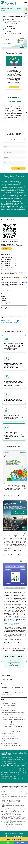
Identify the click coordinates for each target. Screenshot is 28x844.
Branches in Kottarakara (14, 778)
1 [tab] (12, 46)
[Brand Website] (21, 835)
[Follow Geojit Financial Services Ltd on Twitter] (11, 835)
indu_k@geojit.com (5, 811)
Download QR (6, 248)
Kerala (13, 8)
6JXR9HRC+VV (5, 320)
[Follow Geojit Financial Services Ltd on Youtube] (19, 835)
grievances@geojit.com (12, 800)
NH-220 (3, 679)
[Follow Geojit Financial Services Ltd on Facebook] (6, 835)
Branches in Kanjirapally (12, 767)
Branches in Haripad (13, 765)
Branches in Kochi (14, 770)
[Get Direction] (18, 322)
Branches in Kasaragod (13, 769)
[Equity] (14, 61)
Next (24, 74)
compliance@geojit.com (12, 805)
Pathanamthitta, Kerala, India (9, 322)
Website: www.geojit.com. (20, 796)
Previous (3, 74)
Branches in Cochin (13, 763)
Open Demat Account (14, 839)
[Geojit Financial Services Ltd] (9, 3)
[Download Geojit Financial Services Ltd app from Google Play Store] (26, 11)
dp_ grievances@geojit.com (13, 801)
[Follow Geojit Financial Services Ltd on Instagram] (16, 835)
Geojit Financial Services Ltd (14, 656)
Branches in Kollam (14, 772)
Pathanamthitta (21, 8)
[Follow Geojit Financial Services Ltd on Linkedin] (14, 835)
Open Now (8, 31)
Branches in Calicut (13, 759)
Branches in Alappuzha (7, 757)
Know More (14, 87)
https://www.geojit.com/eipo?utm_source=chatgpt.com (11, 623)
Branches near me (6, 8)
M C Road (9, 679)
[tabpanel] (14, 42)
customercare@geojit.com (17, 799)
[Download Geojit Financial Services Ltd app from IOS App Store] (26, 14)
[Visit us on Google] (9, 835)
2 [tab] (15, 46)
